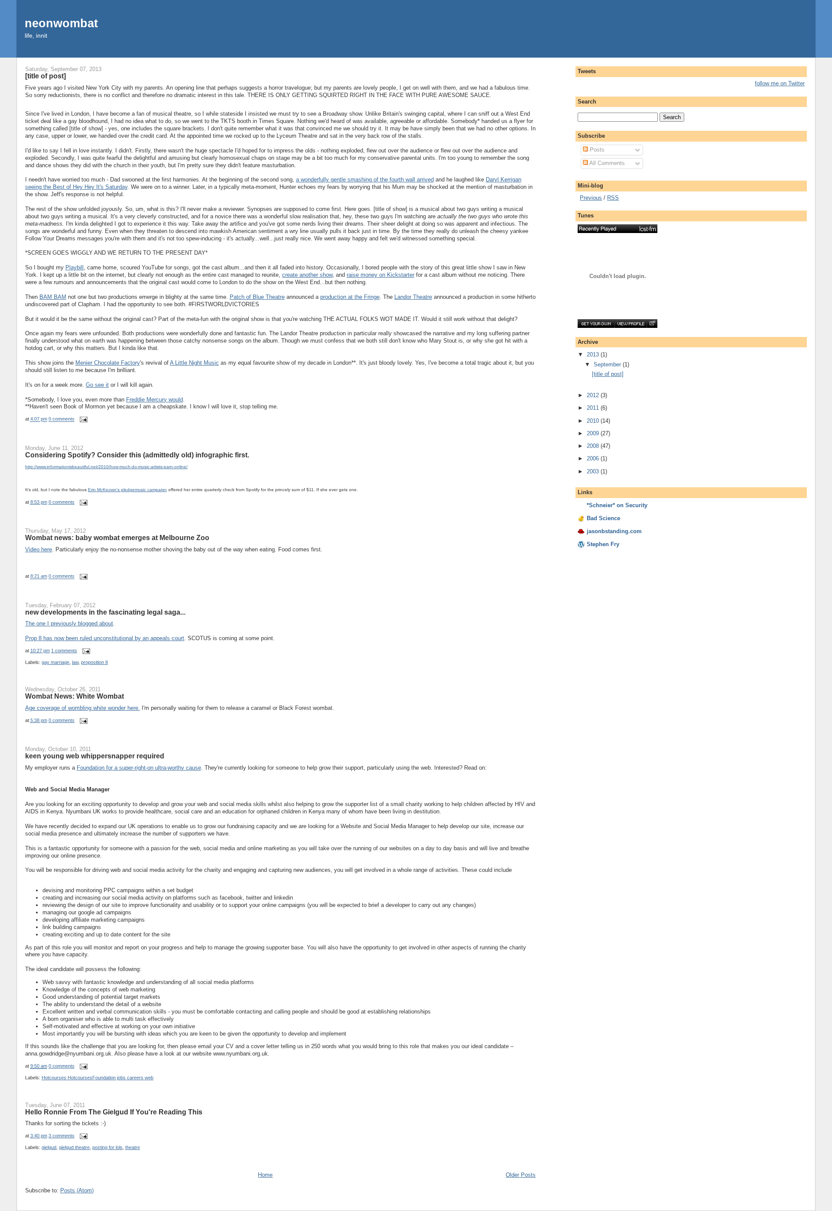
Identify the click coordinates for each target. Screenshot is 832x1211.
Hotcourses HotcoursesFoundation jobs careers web (97, 1077)
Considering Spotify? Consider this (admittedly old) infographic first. (137, 455)
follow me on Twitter (780, 83)
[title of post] (45, 76)
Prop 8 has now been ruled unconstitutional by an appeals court (104, 638)
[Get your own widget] (596, 323)
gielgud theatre (74, 1147)
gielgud (49, 1147)
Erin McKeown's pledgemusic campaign (127, 489)
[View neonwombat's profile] (630, 323)
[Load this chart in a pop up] (652, 323)
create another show (307, 275)
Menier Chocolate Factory (107, 362)
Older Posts (521, 1175)
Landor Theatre (413, 297)
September (608, 364)
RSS (613, 197)
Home (265, 1175)
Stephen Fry (603, 544)
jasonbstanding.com (614, 531)
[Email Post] (83, 419)
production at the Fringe (350, 297)
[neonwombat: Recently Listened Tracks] (617, 228)
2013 (594, 354)
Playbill (74, 267)
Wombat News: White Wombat (74, 696)
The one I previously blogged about (69, 623)
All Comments (606, 163)
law (75, 662)
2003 (594, 471)
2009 (594, 433)
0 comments (62, 419)
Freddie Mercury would (154, 399)
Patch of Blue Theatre (257, 297)
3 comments (62, 1135)
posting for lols (107, 1147)
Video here (38, 549)
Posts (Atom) (77, 1190)
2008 (594, 446)
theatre (132, 1147)
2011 (594, 408)
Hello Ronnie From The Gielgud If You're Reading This (113, 1112)
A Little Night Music (194, 362)
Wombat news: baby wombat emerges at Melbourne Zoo (117, 537)
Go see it (97, 385)
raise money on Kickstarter (380, 275)
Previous (591, 197)
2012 (594, 395)
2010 (594, 421)
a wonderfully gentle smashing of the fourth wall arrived (365, 179)
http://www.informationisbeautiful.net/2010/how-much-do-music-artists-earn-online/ (106, 466)
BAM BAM (52, 297)
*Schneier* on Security (617, 505)
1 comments (64, 650)
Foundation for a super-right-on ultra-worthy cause (139, 767)
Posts (596, 149)
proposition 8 (94, 662)
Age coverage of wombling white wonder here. (82, 708)
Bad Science (603, 518)
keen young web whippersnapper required (94, 756)
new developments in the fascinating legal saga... (105, 612)
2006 (594, 458)
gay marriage (55, 662)
